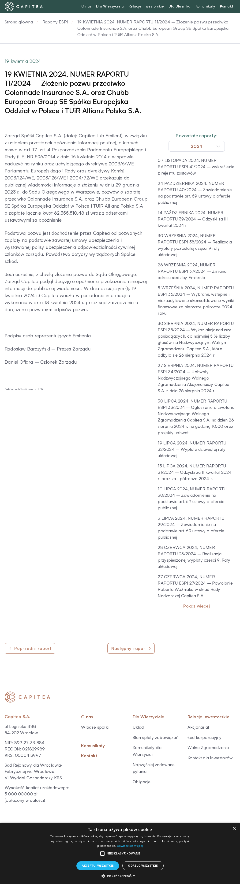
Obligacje (142, 781)
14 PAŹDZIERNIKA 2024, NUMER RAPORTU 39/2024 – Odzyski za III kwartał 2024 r (193, 219)
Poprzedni (32, 648)
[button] (102, 853)
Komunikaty (93, 745)
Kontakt (89, 755)
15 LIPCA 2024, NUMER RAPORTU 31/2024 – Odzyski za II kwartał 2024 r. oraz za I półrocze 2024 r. (195, 472)
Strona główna (19, 21)
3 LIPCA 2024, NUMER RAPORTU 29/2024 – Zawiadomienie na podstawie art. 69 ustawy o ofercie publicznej (191, 527)
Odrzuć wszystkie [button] (143, 866)
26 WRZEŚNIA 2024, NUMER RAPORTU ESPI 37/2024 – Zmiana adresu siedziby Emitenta (192, 271)
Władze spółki (95, 727)
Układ (138, 727)
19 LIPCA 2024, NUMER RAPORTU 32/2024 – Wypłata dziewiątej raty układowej (192, 449)
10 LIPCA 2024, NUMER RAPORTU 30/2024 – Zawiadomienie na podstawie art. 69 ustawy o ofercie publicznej (192, 498)
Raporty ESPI (55, 21)
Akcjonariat (198, 727)
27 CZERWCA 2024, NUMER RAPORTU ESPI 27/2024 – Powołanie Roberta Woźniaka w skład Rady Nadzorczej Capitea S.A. (195, 586)
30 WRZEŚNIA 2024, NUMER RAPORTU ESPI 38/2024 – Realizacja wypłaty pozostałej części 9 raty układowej (195, 245)
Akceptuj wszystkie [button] (98, 866)
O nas (87, 716)
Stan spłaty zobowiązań (155, 737)
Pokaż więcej (196, 605)
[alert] (120, 853)
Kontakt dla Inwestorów (210, 757)
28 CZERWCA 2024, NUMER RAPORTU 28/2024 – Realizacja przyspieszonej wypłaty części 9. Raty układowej (194, 557)
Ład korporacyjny (204, 737)
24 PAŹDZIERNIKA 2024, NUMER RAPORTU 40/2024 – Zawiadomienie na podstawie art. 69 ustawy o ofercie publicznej (195, 193)
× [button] (234, 828)
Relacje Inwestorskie (208, 716)
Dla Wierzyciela (149, 716)
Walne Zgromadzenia (208, 747)
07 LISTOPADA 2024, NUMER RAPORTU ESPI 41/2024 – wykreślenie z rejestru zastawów (196, 166)
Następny (129, 648)
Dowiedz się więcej (130, 846)
